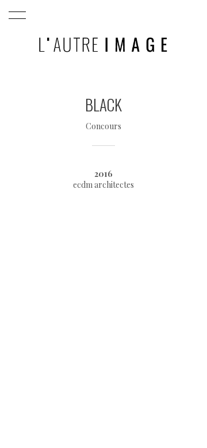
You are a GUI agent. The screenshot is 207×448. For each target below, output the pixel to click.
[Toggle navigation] (15, 15)
